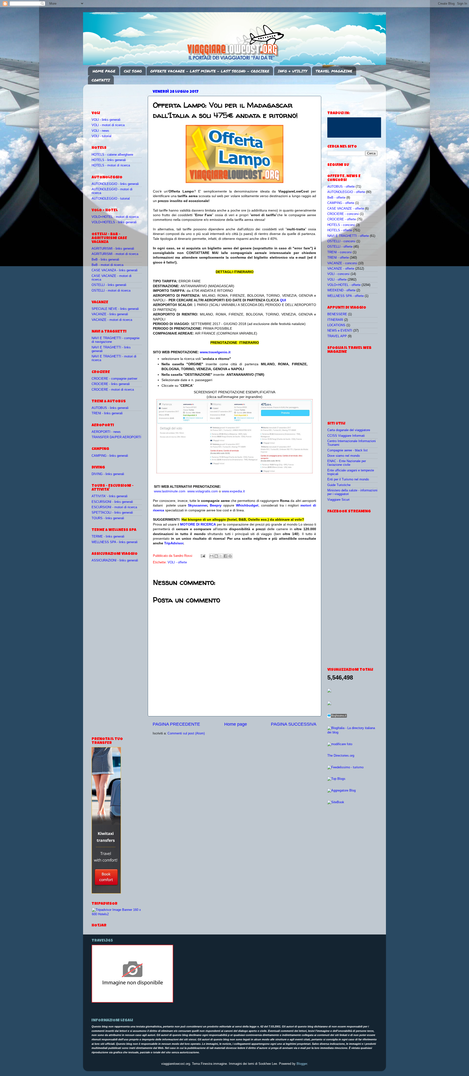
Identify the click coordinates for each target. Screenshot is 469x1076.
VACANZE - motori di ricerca (112, 320)
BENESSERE (337, 314)
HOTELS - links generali (109, 160)
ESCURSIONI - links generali (112, 502)
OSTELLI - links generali (109, 285)
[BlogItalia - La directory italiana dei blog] (352, 732)
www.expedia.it (233, 491)
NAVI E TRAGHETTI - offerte (348, 236)
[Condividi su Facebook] (225, 556)
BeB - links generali (105, 259)
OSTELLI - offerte (339, 246)
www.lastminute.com (169, 491)
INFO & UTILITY (292, 71)
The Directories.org (340, 755)
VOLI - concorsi (338, 274)
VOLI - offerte (177, 562)
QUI (283, 300)
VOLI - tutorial (101, 136)
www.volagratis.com (202, 491)
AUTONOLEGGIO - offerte (346, 192)
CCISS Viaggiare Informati (346, 435)
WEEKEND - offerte (341, 290)
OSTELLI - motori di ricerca (111, 290)
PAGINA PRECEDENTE (176, 724)
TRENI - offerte (338, 257)
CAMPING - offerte (340, 203)
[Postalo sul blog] (216, 556)
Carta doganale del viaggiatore (348, 430)
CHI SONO (133, 71)
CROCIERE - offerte (341, 219)
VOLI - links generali (106, 120)
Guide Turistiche (339, 485)
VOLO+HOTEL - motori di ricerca (115, 217)
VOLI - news (100, 130)
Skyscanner (197, 505)
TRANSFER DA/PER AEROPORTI (116, 437)
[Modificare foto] (339, 744)
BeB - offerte (336, 197)
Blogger (302, 1064)
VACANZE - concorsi (342, 263)
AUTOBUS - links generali (110, 408)
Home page (235, 724)
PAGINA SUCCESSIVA (293, 724)
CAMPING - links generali (110, 455)
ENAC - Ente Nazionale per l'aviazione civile (346, 463)
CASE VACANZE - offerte (345, 208)
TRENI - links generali (107, 413)
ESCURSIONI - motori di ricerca (114, 507)
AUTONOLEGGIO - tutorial (111, 198)
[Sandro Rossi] (132, 1001)
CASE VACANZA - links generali (115, 270)
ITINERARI (335, 320)
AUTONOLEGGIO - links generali (115, 184)
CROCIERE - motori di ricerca (113, 389)
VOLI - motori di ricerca (108, 125)
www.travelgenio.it (215, 352)
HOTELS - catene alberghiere (112, 154)
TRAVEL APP (337, 336)
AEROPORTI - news (106, 432)
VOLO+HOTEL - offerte (344, 285)
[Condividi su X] (220, 556)
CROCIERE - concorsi (343, 214)
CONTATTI (101, 80)
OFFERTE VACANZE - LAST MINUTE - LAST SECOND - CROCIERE (209, 71)
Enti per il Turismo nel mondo (348, 479)
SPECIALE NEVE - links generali (115, 309)
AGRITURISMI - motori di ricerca (115, 254)
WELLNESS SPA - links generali (115, 542)
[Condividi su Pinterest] (230, 556)
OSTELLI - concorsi (341, 241)
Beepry (216, 505)
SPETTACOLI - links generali (112, 512)
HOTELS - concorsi (341, 225)
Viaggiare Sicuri (338, 499)
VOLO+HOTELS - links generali (114, 222)
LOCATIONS (336, 325)
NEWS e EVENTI (339, 330)
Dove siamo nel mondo (343, 455)
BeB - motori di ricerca (107, 265)
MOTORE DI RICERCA (198, 524)
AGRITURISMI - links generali (113, 248)
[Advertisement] (120, 95)
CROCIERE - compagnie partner (114, 378)
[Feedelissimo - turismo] (345, 767)
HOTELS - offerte (339, 230)
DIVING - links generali (108, 474)
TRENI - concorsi (339, 252)
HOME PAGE (104, 71)
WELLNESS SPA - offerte (345, 296)
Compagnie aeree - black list (347, 450)
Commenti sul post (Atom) (186, 733)
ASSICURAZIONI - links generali (115, 560)
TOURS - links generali (108, 518)
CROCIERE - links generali (111, 384)
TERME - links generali (108, 536)
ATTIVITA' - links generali (110, 496)
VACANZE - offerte (340, 268)
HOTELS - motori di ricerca (111, 165)
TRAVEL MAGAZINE (334, 71)
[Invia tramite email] (211, 556)
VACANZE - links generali (110, 314)
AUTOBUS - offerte (341, 186)
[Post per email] (202, 556)
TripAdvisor (173, 543)
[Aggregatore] (337, 716)
